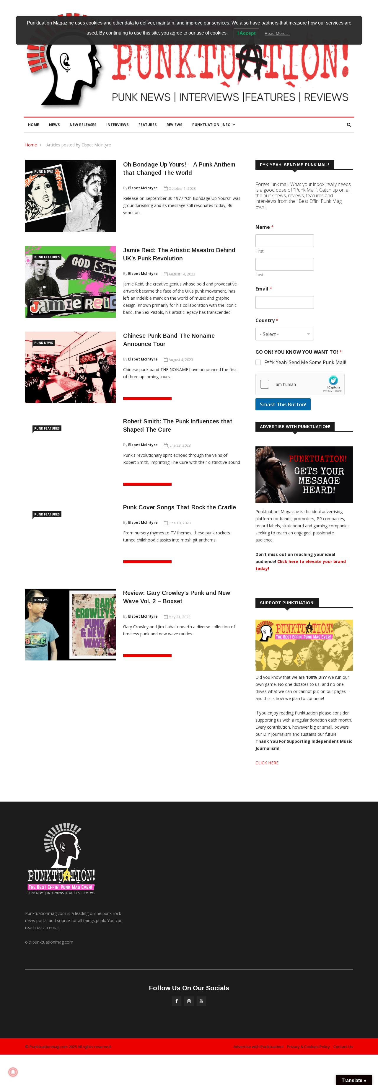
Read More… (277, 33)
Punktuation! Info (211, 124)
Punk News (43, 171)
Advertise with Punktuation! (259, 1046)
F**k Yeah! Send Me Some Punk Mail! (305, 362)
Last (259, 274)
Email (263, 289)
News (54, 124)
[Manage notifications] (13, 1072)
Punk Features (47, 257)
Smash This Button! (283, 404)
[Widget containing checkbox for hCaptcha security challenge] (300, 384)
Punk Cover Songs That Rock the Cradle (179, 507)
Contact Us (343, 1046)
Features (148, 124)
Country (266, 320)
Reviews (174, 124)
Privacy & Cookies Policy (308, 1046)
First (259, 251)
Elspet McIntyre (143, 187)
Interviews (117, 124)
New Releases (83, 124)
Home (33, 124)
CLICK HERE (266, 763)
